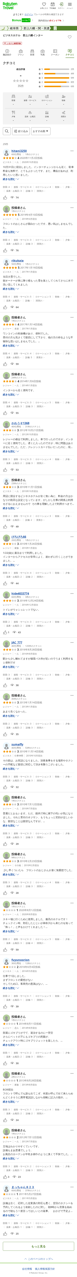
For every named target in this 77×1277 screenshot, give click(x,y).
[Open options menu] (72, 151)
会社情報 (27, 1268)
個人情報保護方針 (45, 1268)
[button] (21, 152)
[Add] (69, 36)
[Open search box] (7, 131)
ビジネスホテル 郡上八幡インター (23, 35)
